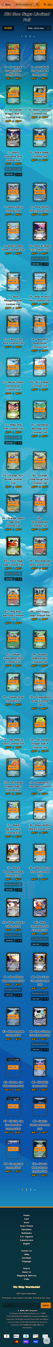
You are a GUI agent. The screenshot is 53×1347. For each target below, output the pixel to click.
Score (26, 1223)
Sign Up (46, 1305)
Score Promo (26, 1226)
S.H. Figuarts (26, 1237)
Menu (8, 4)
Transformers (26, 1240)
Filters (8, 28)
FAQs (26, 1279)
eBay (26, 1254)
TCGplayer (26, 1261)
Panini (27, 1215)
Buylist (26, 1244)
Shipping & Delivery (26, 1276)
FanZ (26, 1219)
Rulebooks (26, 1233)
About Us (26, 1272)
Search (26, 1268)
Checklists (26, 1230)
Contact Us (26, 1251)
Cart (49, 4)
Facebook (26, 1258)
